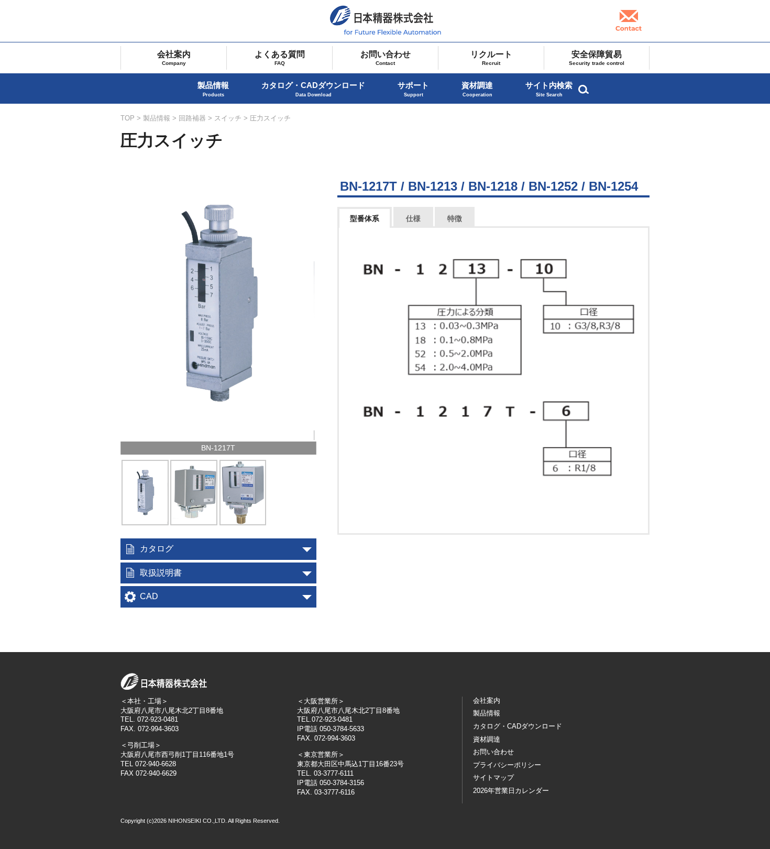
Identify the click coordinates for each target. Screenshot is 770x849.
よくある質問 (280, 58)
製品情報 (213, 89)
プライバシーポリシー (507, 765)
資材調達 (477, 89)
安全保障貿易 (596, 58)
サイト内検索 (549, 89)
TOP (127, 118)
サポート (413, 89)
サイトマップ (493, 777)
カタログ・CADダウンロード (313, 89)
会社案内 (174, 58)
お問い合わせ (385, 58)
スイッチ (227, 118)
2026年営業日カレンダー (511, 791)
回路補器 (192, 118)
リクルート (491, 58)
